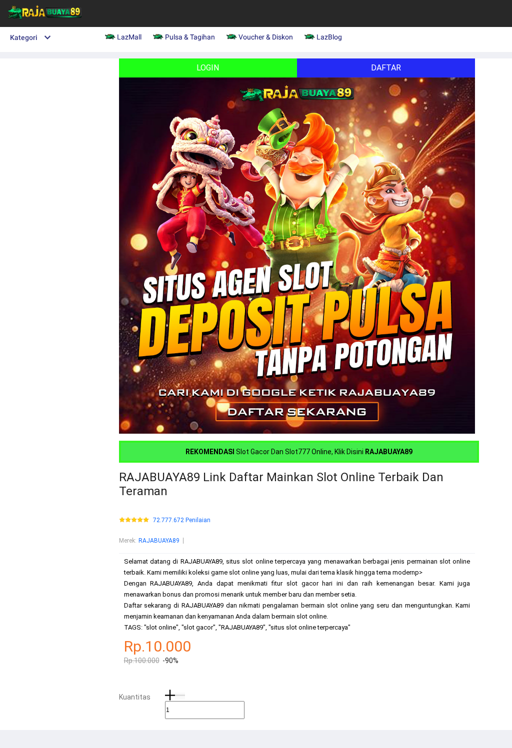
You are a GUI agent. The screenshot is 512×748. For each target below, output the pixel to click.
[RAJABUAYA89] (45, 22)
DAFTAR (386, 67)
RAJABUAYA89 (159, 540)
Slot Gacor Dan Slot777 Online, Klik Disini (299, 452)
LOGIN (207, 67)
